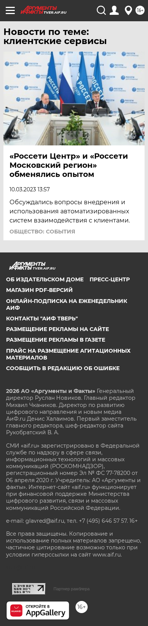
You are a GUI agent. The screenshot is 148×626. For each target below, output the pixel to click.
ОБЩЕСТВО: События (42, 231)
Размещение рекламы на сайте (57, 329)
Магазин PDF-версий (39, 290)
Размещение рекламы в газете (55, 339)
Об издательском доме (44, 279)
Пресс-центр (110, 279)
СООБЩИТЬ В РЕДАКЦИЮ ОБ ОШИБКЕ (63, 368)
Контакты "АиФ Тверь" (42, 318)
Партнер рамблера (72, 589)
